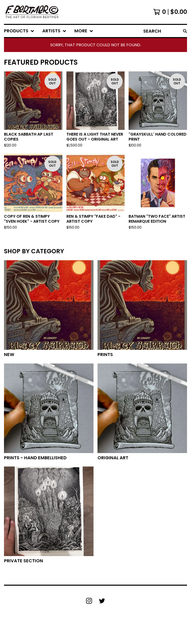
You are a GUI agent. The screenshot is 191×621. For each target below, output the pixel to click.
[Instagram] (89, 601)
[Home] (31, 12)
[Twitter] (102, 601)
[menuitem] (19, 31)
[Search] (185, 31)
